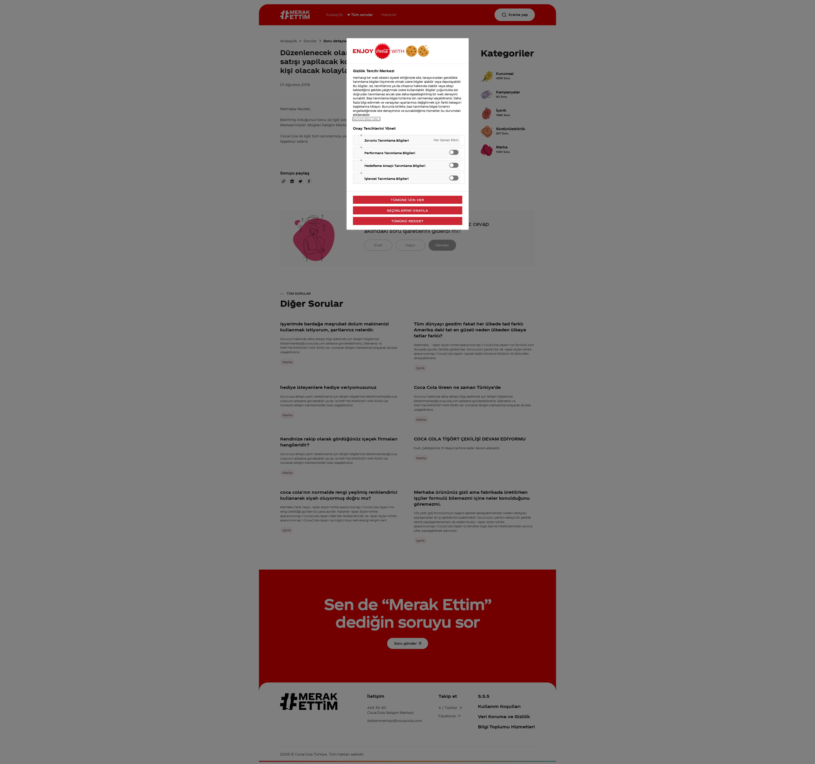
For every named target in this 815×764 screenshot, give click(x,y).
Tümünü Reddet (407, 221)
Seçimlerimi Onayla (407, 210)
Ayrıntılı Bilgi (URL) (366, 119)
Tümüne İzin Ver (407, 200)
